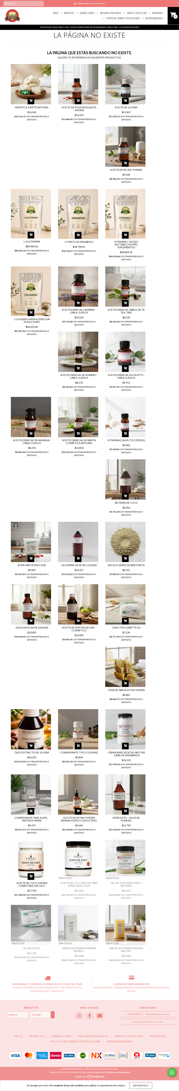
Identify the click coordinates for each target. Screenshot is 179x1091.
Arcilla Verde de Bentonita (126, 565)
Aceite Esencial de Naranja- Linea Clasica (32, 441)
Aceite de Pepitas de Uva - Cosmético (79, 629)
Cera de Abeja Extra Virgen (126, 690)
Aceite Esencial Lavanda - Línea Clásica (79, 311)
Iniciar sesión (98, 3)
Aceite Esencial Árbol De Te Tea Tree (126, 311)
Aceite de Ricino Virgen (126, 169)
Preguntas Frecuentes (110, 13)
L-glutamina (32, 241)
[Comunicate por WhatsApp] (171, 1072)
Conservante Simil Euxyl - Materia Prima (32, 819)
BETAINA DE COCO (126, 502)
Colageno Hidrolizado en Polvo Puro (32, 320)
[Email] (100, 1016)
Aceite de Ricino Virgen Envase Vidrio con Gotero (79, 819)
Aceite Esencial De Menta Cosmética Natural (79, 441)
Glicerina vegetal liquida (79, 565)
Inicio (55, 13)
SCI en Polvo (31, 948)
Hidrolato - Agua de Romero (126, 819)
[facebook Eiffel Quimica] (89, 1016)
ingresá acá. (100, 1072)
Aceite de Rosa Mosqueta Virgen (79, 109)
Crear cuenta (84, 3)
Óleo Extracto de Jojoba (32, 752)
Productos (68, 13)
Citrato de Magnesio (79, 241)
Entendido (140, 1085)
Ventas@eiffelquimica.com (158, 1014)
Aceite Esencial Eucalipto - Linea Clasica (126, 376)
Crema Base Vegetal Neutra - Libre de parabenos (126, 754)
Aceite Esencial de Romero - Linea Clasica (79, 376)
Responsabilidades (154, 18)
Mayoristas (157, 13)
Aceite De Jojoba (126, 107)
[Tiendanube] (89, 1077)
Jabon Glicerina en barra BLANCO (79, 949)
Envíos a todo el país (136, 13)
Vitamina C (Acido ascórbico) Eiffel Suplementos (126, 244)
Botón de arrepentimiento (118, 1072)
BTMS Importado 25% (32, 565)
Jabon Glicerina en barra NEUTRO (126, 949)
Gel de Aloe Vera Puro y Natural (126, 884)
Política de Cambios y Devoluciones (123, 18)
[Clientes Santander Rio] (131, 978)
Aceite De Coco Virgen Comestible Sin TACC (32, 884)
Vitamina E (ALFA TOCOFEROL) (126, 440)
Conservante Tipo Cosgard (79, 752)
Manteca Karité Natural (32, 107)
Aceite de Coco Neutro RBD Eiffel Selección (79, 884)
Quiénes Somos (87, 13)
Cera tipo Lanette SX (126, 627)
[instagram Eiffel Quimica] (79, 1016)
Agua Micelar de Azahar (32, 627)
